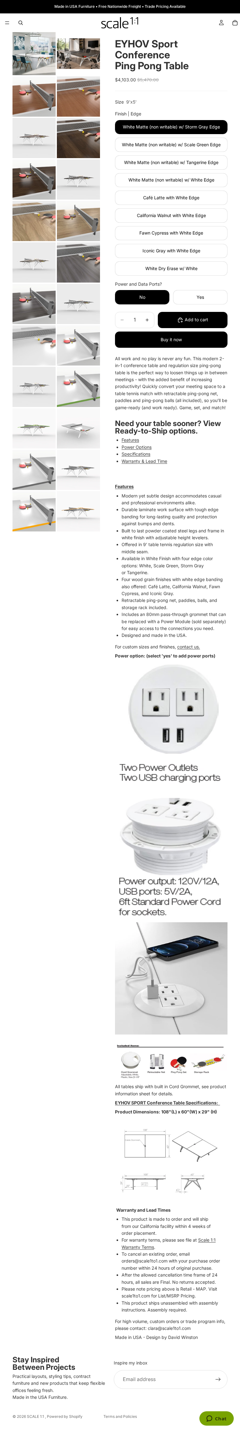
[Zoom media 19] (34, 428)
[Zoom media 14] (78, 304)
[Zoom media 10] (78, 221)
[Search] (21, 23)
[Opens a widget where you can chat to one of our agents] (216, 1419)
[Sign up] (218, 1379)
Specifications (136, 454)
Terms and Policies (120, 1416)
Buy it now (171, 339)
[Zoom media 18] (78, 387)
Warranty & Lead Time (144, 461)
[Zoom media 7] (34, 179)
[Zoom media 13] (34, 304)
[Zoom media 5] (34, 138)
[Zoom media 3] (34, 96)
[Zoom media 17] (34, 387)
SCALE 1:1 (36, 1416)
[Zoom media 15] (34, 345)
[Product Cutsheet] (171, 1161)
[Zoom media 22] (78, 470)
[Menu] (7, 23)
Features (130, 440)
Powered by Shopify (64, 1416)
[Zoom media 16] (78, 345)
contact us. (188, 646)
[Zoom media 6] (78, 138)
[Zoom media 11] (34, 262)
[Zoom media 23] (34, 511)
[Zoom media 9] (34, 221)
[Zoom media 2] (78, 53)
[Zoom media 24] (78, 511)
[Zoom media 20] (78, 428)
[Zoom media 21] (34, 470)
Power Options (137, 447)
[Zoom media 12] (78, 262)
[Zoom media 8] (78, 179)
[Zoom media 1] (34, 53)
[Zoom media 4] (78, 96)
